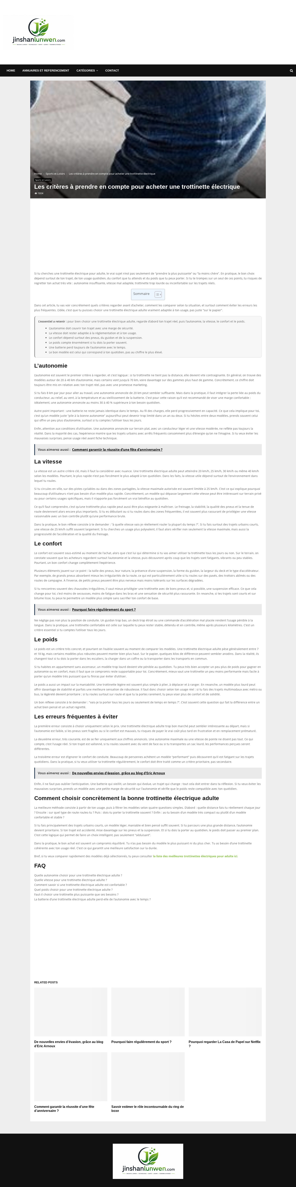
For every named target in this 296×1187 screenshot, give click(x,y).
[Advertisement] (219, 32)
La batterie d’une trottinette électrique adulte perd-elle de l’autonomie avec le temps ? (92, 899)
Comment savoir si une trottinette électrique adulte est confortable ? (80, 885)
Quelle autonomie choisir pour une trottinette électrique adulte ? (78, 875)
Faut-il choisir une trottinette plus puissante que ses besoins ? (76, 894)
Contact (112, 70)
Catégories (86, 70)
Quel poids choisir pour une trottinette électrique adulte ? (73, 890)
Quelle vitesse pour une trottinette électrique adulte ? (70, 880)
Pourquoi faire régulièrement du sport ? (141, 1042)
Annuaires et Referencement (45, 70)
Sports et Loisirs (43, 179)
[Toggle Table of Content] (156, 294)
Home (11, 70)
